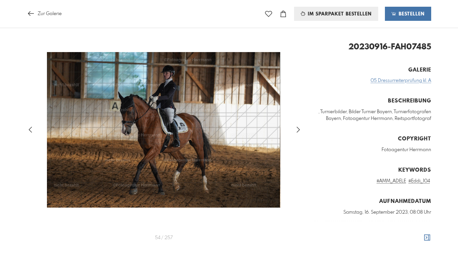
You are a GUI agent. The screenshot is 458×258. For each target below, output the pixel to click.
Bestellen (410, 14)
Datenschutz (419, 252)
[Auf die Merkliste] (269, 13)
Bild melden (420, 243)
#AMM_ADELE (391, 181)
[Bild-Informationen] (427, 238)
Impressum (393, 252)
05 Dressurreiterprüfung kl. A (400, 80)
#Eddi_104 (419, 181)
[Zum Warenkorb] (283, 13)
